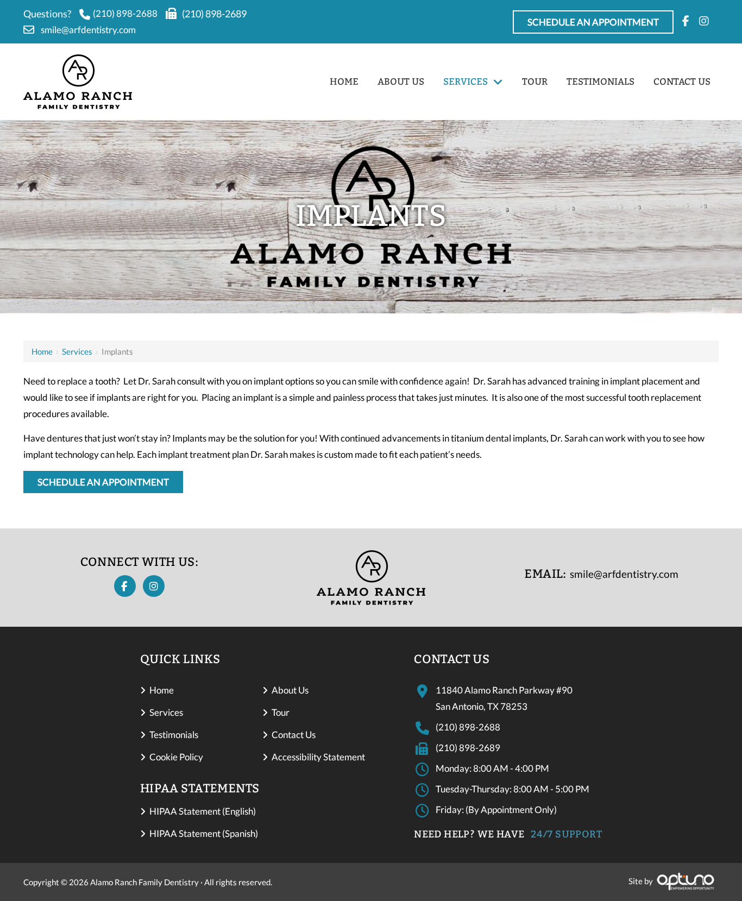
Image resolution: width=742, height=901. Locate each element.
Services (77, 351)
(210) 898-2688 (125, 13)
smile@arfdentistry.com (88, 29)
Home (42, 351)
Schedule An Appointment (593, 22)
